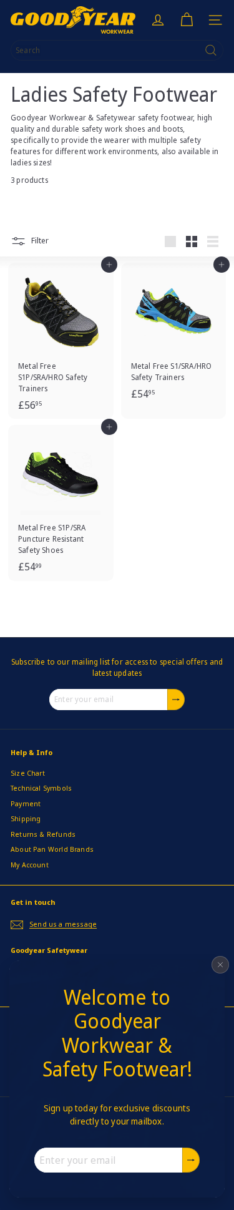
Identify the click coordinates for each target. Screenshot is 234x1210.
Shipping (26, 818)
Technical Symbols (41, 788)
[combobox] (117, 50)
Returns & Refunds (43, 834)
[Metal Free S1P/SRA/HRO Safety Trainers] (61, 341)
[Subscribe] (191, 1160)
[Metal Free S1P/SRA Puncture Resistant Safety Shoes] (61, 503)
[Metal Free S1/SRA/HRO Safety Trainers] (174, 335)
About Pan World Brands (52, 849)
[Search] (210, 50)
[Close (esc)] (220, 964)
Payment (26, 803)
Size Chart (28, 773)
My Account (30, 864)
